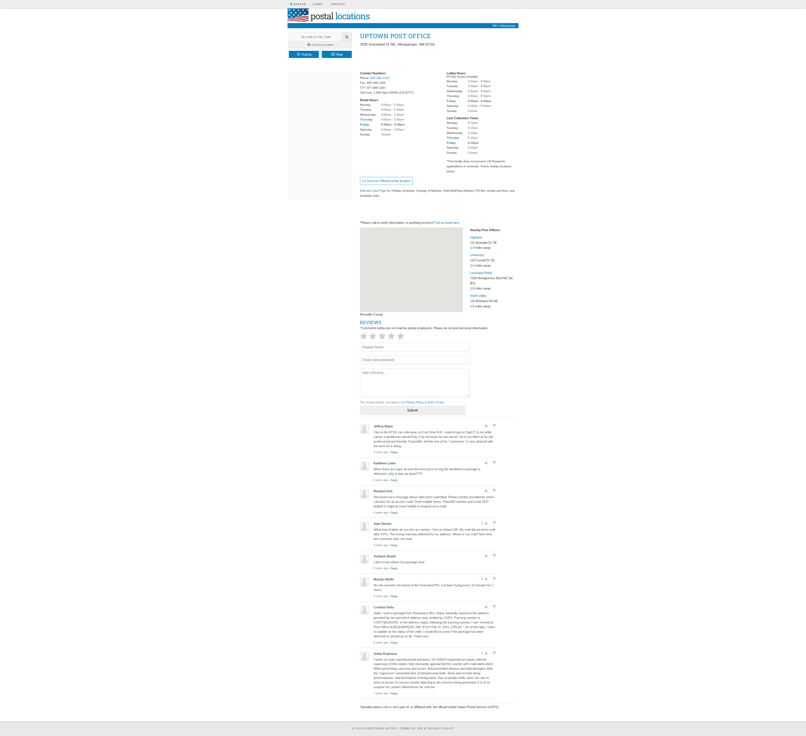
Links (317, 4)
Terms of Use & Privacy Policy (427, 728)
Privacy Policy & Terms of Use (425, 402)
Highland (476, 237)
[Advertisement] (436, 59)
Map (339, 54)
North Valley (478, 295)
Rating (306, 54)
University (477, 255)
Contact (338, 4)
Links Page (379, 190)
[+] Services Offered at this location (386, 181)
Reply (394, 452)
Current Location (322, 44)
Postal (339, 16)
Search (299, 4)
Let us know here (447, 222)
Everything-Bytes (380, 728)
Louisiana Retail (481, 273)
